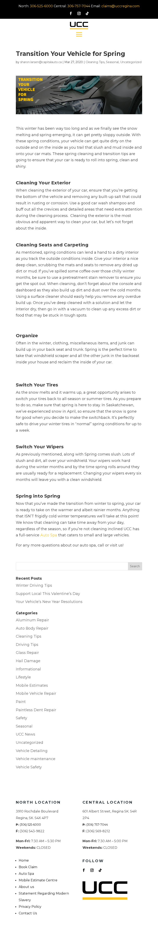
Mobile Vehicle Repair (36, 693)
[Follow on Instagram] (79, 13)
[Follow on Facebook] (70, 13)
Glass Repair (27, 652)
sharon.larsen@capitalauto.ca (41, 62)
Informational (28, 669)
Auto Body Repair (32, 628)
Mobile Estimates (32, 685)
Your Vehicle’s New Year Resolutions (49, 601)
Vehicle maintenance (35, 759)
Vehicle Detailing (32, 751)
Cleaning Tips (95, 62)
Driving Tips (27, 644)
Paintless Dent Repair (36, 710)
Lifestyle (23, 677)
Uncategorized (131, 62)
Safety (21, 718)
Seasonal (112, 62)
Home (24, 860)
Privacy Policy (30, 907)
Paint (21, 701)
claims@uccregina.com (120, 6)
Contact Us (28, 913)
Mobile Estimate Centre (38, 880)
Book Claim (28, 867)
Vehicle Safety (29, 767)
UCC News (25, 734)
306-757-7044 (78, 6)
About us (26, 887)
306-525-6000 (41, 6)
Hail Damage (28, 661)
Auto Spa (48, 535)
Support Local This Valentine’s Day (48, 593)
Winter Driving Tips (34, 585)
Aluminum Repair (32, 620)
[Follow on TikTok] (87, 13)
